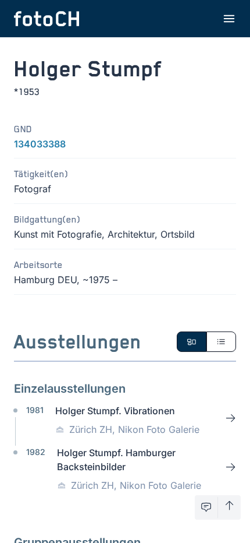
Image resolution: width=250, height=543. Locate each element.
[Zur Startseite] (46, 18)
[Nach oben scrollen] (229, 507)
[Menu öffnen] (229, 18)
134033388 (40, 144)
